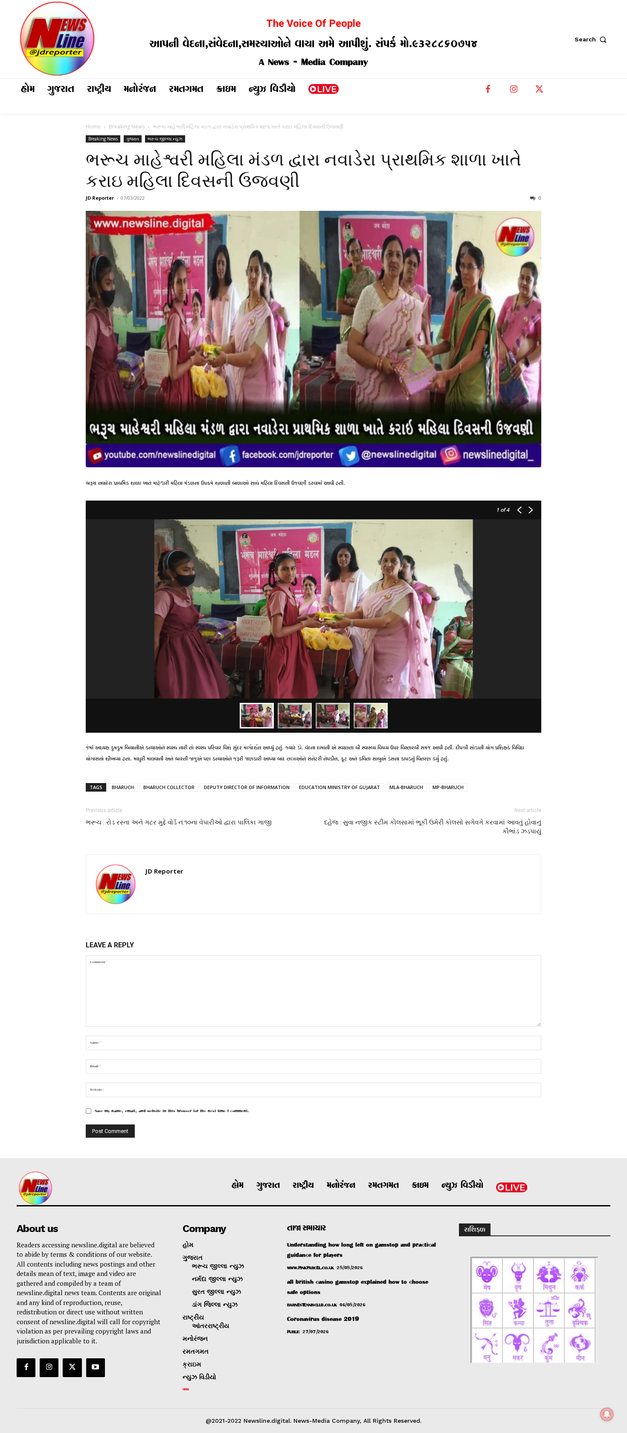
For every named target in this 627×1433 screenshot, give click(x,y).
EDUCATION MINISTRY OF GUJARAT (339, 787)
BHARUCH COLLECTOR (168, 787)
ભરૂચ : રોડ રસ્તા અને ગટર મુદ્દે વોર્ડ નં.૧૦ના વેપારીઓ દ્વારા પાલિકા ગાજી (179, 822)
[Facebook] (488, 91)
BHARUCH (123, 787)
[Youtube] (95, 1367)
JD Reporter (100, 198)
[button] (592, 39)
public (293, 1332)
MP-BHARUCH (448, 787)
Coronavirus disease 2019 (323, 1319)
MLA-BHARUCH (406, 787)
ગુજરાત (132, 139)
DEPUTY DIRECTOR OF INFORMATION (247, 787)
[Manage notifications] (607, 1414)
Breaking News (127, 126)
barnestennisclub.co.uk (312, 1305)
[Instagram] (513, 91)
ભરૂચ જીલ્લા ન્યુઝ (165, 139)
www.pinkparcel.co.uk (310, 1268)
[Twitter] (539, 91)
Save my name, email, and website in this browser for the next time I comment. (172, 1111)
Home (93, 126)
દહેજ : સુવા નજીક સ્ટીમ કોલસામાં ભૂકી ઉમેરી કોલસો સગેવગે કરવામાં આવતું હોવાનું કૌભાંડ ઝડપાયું (432, 826)
